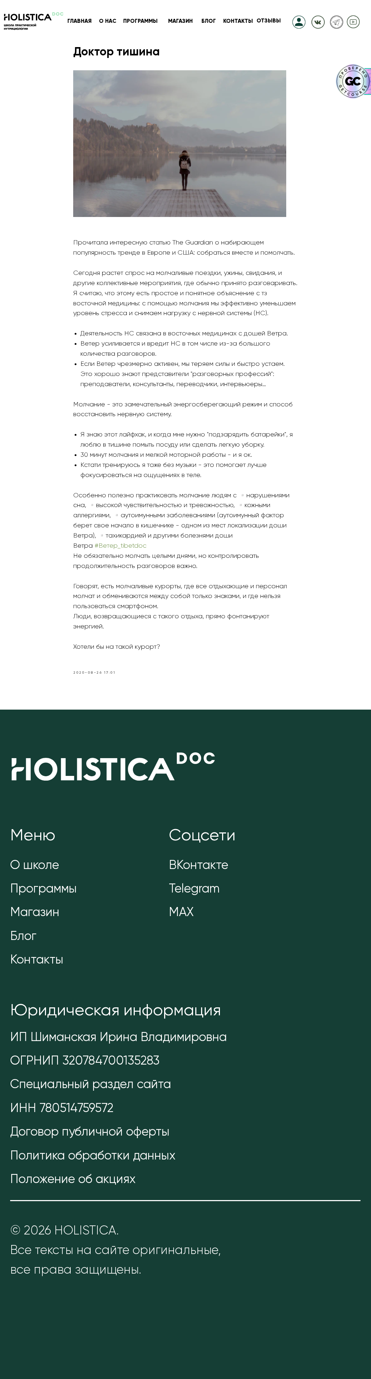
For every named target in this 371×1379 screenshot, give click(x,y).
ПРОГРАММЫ (140, 21)
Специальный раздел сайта (90, 1085)
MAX (181, 913)
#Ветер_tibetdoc (120, 546)
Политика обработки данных (92, 1156)
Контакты (36, 960)
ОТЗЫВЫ (269, 21)
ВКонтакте (198, 866)
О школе (34, 866)
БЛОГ (208, 21)
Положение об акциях (73, 1180)
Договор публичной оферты (90, 1132)
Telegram (194, 889)
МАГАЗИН (180, 21)
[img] (318, 21)
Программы (43, 889)
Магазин (34, 913)
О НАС (107, 21)
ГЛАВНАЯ (79, 21)
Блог (23, 937)
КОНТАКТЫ (238, 21)
